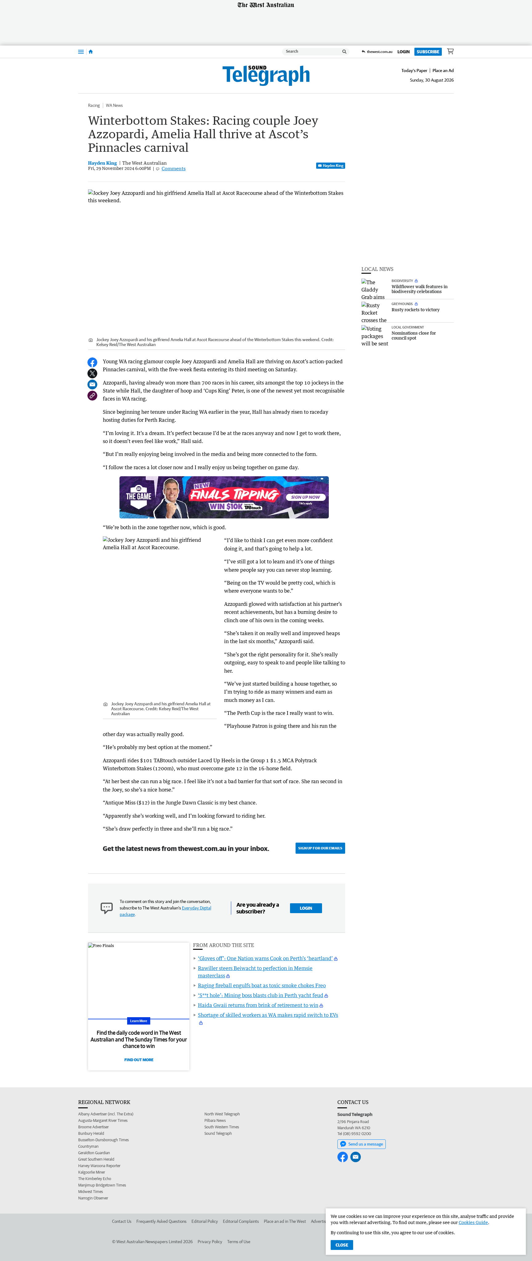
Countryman (88, 1146)
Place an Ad (443, 70)
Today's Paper (414, 70)
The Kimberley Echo (94, 1178)
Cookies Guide (473, 1222)
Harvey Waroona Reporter (99, 1165)
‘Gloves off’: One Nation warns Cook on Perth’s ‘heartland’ (265, 958)
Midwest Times (90, 1191)
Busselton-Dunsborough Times (103, 1140)
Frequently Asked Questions (161, 1221)
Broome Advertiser (93, 1127)
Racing (94, 105)
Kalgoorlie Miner (91, 1172)
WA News (114, 105)
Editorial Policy (204, 1221)
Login (403, 51)
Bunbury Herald (91, 1133)
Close (342, 1245)
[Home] (90, 51)
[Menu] (81, 51)
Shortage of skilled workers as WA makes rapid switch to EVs (268, 1015)
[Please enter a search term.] (345, 51)
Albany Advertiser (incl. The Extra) (105, 1114)
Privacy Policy (210, 1241)
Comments (174, 168)
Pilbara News (215, 1120)
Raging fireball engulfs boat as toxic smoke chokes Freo (262, 985)
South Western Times (221, 1127)
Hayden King (333, 165)
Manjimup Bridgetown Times (102, 1185)
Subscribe (428, 51)
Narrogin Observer (93, 1198)
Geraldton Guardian (94, 1152)
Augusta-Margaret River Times (102, 1120)
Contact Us (121, 1221)
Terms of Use (238, 1241)
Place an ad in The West (285, 1221)
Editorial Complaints (241, 1221)
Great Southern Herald (96, 1159)
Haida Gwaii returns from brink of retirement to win (258, 1005)
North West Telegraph (222, 1114)
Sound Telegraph (218, 1133)
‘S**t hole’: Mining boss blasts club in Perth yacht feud (260, 995)
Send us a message (366, 1144)
